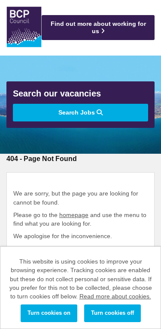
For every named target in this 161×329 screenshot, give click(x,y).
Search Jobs (77, 112)
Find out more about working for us (98, 27)
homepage (73, 214)
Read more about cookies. (115, 296)
